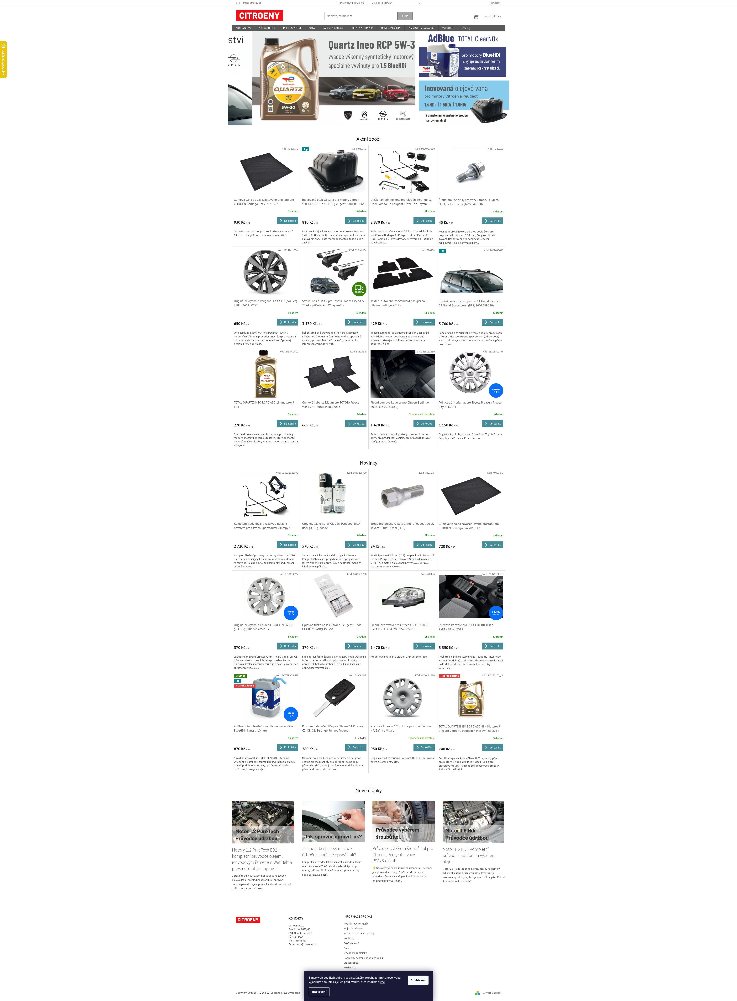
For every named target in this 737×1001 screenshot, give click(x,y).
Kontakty (349, 938)
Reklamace (350, 968)
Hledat (405, 16)
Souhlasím (418, 980)
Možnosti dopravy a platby (359, 934)
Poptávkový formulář (350, 3)
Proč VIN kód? (351, 943)
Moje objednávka (382, 3)
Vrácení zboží (351, 963)
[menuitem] (243, 28)
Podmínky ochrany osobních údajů (363, 958)
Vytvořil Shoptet (492, 993)
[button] (242, 78)
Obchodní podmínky (355, 953)
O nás (347, 948)
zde (382, 982)
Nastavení (319, 992)
